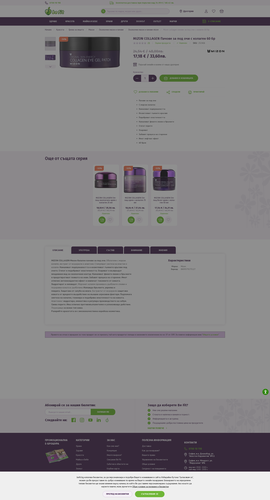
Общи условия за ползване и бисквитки (150, 486)
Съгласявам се (149, 494)
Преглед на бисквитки (117, 494)
